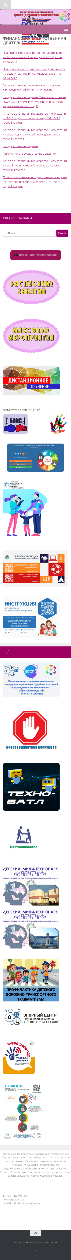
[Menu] (66, 4)
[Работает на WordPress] (27, 1242)
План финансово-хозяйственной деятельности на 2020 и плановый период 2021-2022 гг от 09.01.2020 (34, 73)
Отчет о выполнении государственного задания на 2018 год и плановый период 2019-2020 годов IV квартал (35, 165)
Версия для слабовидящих (37, 254)
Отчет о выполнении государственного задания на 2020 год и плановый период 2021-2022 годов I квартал (35, 118)
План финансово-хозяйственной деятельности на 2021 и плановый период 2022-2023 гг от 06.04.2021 (34, 57)
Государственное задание (20, 146)
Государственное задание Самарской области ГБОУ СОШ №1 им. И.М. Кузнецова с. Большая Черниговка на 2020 (34, 102)
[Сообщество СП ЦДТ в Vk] (67, 218)
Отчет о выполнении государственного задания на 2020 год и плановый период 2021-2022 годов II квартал (35, 134)
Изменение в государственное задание (29, 153)
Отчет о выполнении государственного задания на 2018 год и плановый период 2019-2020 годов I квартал (35, 182)
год (32, 106)
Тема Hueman (51, 1242)
